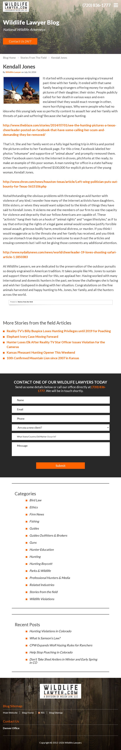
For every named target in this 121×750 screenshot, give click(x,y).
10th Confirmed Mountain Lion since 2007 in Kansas (43, 358)
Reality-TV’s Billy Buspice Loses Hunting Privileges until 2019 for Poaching (59, 331)
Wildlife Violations (41, 599)
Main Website (10, 712)
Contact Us (11, 721)
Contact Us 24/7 (20, 41)
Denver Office (11, 728)
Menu (116, 5)
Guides (34, 528)
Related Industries (41, 585)
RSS (43, 712)
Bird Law (35, 500)
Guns (32, 542)
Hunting (35, 556)
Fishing (34, 521)
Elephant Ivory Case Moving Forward (32, 336)
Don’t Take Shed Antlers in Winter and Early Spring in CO (63, 660)
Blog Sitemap (12, 706)
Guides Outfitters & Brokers (48, 535)
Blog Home (28, 712)
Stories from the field (33, 57)
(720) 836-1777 (96, 5)
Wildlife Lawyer (13, 72)
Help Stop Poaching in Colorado (50, 652)
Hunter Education (41, 549)
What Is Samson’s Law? (44, 638)
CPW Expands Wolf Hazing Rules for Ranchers (60, 645)
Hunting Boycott (40, 563)
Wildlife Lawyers (16, 6)
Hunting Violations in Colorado (50, 631)
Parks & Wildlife (40, 570)
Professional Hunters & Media (49, 578)
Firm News (36, 514)
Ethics (33, 507)
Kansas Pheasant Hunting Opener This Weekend (41, 352)
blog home (9, 57)
